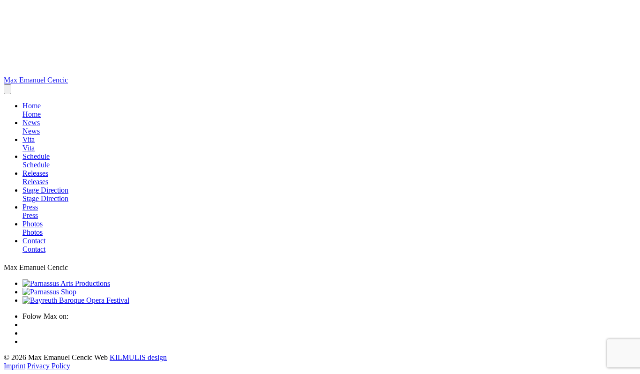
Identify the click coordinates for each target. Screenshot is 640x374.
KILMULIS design (138, 357)
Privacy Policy (48, 366)
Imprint (14, 366)
